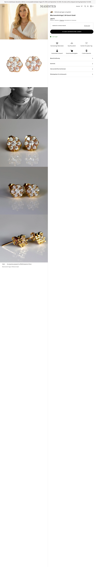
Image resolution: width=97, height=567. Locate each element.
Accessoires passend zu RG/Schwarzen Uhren (19, 264)
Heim (3, 264)
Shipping (61, 20)
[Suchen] (85, 6)
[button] (3, 6)
